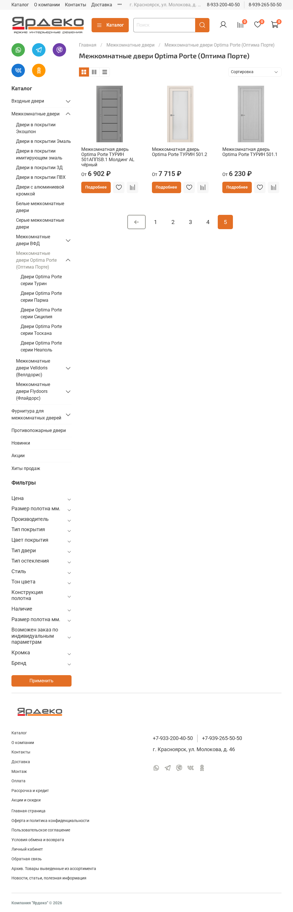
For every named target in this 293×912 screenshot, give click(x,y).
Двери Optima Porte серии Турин (41, 280)
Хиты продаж (25, 468)
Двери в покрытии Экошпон (36, 128)
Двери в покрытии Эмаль (43, 141)
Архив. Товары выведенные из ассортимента (53, 868)
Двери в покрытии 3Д (39, 167)
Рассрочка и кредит (30, 790)
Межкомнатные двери (130, 45)
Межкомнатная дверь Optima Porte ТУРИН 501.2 (179, 152)
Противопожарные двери (38, 430)
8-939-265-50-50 (265, 4)
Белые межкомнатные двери (40, 207)
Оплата (18, 781)
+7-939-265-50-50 (222, 738)
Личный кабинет (27, 849)
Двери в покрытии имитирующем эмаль (39, 154)
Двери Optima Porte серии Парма (41, 297)
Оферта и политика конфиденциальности (50, 820)
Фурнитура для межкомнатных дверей (36, 414)
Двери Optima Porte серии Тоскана (41, 330)
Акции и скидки (26, 800)
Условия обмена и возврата (37, 839)
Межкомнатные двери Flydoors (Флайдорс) (33, 391)
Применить (41, 680)
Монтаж (19, 771)
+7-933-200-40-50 (173, 738)
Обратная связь (26, 859)
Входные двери (27, 101)
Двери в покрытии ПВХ (41, 177)
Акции (18, 455)
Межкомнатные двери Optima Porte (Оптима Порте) (36, 260)
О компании (47, 4)
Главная (87, 45)
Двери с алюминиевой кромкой (40, 190)
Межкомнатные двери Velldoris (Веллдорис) (33, 367)
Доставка (101, 4)
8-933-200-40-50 (223, 4)
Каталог (20, 4)
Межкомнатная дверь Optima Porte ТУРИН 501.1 (250, 152)
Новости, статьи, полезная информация (48, 878)
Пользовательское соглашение (40, 830)
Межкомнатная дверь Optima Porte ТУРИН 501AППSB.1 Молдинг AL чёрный (107, 157)
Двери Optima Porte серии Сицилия (41, 313)
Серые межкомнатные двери (40, 223)
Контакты (75, 4)
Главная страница (28, 811)
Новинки (20, 443)
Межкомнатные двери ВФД (33, 240)
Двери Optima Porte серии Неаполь (41, 346)
